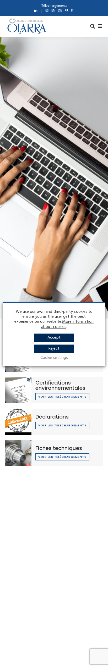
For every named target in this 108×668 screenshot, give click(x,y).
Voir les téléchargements (62, 397)
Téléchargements (53, 6)
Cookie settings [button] (54, 357)
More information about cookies (67, 324)
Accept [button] (54, 337)
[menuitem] (47, 10)
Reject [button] (54, 348)
